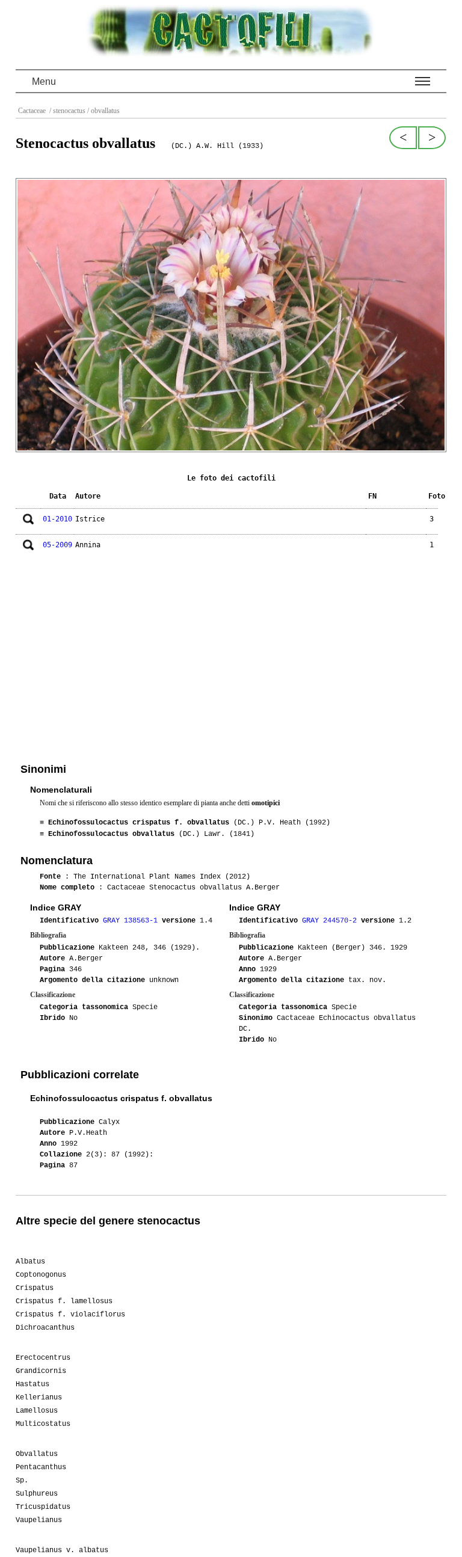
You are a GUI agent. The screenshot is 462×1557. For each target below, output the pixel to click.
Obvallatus (37, 1454)
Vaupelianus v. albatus (62, 1550)
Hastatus (32, 1384)
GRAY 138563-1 (132, 921)
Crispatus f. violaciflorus (70, 1314)
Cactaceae (33, 110)
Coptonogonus (41, 1275)
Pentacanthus (41, 1467)
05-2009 (57, 545)
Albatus (30, 1262)
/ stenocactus (66, 110)
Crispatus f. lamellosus (64, 1301)
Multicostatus (43, 1424)
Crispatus (35, 1288)
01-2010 (57, 519)
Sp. (22, 1480)
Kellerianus (39, 1397)
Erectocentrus (43, 1358)
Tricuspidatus (43, 1507)
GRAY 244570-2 (331, 921)
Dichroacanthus (45, 1328)
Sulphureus (37, 1494)
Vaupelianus (39, 1520)
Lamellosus (37, 1411)
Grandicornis (41, 1371)
